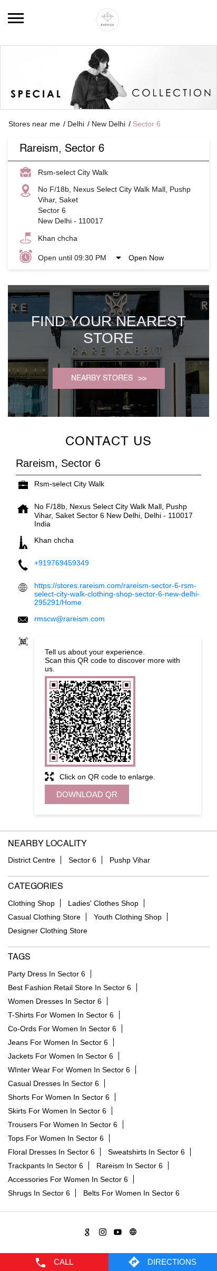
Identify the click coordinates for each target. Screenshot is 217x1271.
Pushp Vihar (130, 860)
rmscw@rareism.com (69, 618)
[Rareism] (108, 20)
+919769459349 (61, 563)
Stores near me (34, 124)
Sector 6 (82, 860)
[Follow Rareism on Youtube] (116, 1230)
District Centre (31, 860)
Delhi (75, 124)
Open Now (146, 257)
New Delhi (108, 124)
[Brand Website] (131, 1230)
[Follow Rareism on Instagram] (100, 1230)
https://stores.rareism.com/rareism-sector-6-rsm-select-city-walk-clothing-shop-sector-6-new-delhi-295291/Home (117, 594)
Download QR (86, 794)
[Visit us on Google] (85, 1230)
